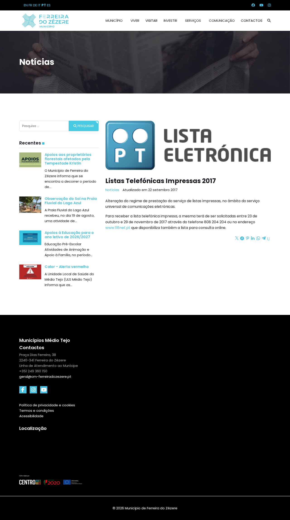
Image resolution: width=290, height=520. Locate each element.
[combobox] (44, 126)
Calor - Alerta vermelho (67, 266)
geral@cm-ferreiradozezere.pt (45, 376)
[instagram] (33, 389)
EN (26, 5)
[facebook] (23, 389)
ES (49, 5)
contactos (251, 20)
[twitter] (43, 389)
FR (30, 5)
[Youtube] (261, 5)
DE (35, 5)
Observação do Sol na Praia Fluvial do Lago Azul (71, 201)
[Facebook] (253, 5)
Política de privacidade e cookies (47, 405)
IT (39, 5)
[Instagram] (269, 5)
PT (43, 5)
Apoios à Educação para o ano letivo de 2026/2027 (69, 235)
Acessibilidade (31, 416)
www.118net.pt (117, 227)
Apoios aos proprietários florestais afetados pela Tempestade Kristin (68, 159)
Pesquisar (85, 126)
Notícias (112, 189)
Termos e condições (36, 410)
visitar (151, 20)
